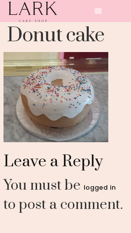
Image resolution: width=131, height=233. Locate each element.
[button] (98, 11)
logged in (100, 187)
